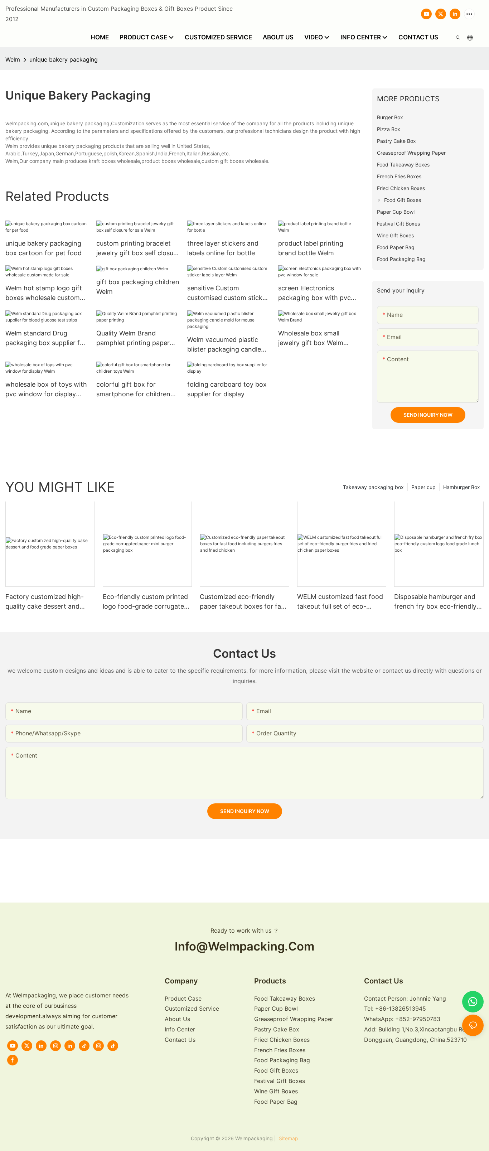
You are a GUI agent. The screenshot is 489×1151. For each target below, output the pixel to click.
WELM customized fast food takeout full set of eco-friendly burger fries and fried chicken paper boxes (341, 602)
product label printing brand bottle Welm (310, 248)
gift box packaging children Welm (137, 286)
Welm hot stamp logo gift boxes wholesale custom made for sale (43, 293)
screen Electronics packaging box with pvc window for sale (314, 293)
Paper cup (423, 487)
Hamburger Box (461, 487)
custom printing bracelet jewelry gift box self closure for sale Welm (137, 249)
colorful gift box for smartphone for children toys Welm (133, 390)
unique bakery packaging (63, 59)
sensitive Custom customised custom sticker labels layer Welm (227, 293)
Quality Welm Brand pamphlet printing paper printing (133, 338)
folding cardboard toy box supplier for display (227, 389)
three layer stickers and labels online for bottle (222, 248)
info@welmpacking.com (244, 946)
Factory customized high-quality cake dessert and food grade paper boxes (44, 602)
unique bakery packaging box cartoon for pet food (43, 248)
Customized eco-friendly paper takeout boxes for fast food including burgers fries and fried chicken (243, 602)
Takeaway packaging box (373, 487)
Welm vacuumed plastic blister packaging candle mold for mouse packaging (227, 345)
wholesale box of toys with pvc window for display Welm (46, 390)
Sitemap (287, 1138)
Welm (12, 59)
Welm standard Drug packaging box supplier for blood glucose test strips (45, 338)
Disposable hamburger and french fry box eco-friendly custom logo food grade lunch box (435, 602)
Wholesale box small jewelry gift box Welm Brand (310, 338)
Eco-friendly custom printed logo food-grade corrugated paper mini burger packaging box (146, 602)
